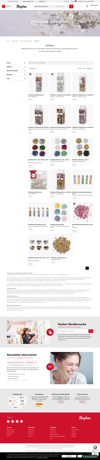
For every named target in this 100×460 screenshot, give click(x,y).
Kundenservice (10, 429)
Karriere (74, 432)
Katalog (74, 434)
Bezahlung (31, 432)
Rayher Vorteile (11, 432)
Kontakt (74, 436)
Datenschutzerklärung (17, 365)
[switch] (95, 454)
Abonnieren (30, 362)
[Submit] (71, 6)
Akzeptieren (69, 456)
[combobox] (53, 6)
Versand (30, 434)
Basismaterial (15, 41)
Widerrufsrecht (54, 434)
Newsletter (9, 434)
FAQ (8, 436)
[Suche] (90, 331)
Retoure (30, 436)
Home (8, 41)
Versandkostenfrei (27, 1)
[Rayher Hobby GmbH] (22, 6)
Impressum (53, 432)
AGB (51, 438)
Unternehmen (75, 429)
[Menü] (98, 445)
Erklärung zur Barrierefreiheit (57, 436)
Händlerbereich (42, 1)
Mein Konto (31, 429)
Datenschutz (53, 429)
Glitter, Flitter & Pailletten (26, 41)
